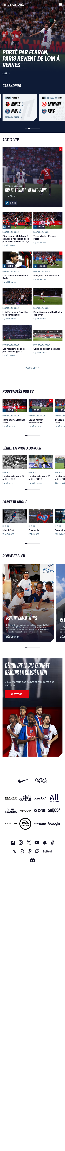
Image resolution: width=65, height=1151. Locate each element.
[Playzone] (17, 694)
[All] (54, 798)
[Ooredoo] (40, 798)
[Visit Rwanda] (11, 810)
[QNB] (40, 810)
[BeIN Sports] (40, 824)
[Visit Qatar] (25, 798)
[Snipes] (54, 810)
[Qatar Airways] (41, 780)
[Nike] (24, 780)
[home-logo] (13, 4)
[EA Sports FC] (25, 824)
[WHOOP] (25, 810)
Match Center (12, 117)
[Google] (54, 824)
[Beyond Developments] (11, 798)
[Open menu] (60, 4)
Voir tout (31, 367)
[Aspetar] (11, 824)
